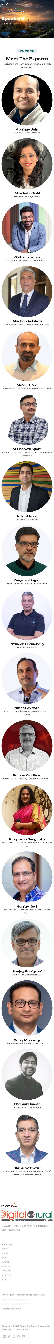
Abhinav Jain (27, 129)
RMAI (4, 1257)
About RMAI (7, 1244)
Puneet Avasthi (27, 708)
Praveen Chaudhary (27, 644)
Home (5, 23)
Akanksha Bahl (27, 193)
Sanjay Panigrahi (27, 971)
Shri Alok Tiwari (27, 1168)
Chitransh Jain (27, 257)
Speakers (6, 1275)
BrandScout (22, 1329)
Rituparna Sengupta (27, 839)
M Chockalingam (27, 449)
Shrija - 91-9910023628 (16, 1304)
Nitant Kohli (27, 516)
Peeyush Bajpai (27, 580)
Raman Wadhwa (27, 775)
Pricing (5, 1279)
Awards (5, 1261)
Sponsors (6, 1266)
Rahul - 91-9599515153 (16, 1299)
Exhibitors (6, 1270)
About (5, 1248)
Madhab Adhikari (27, 321)
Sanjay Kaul (27, 906)
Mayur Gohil (27, 385)
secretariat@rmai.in (11, 1308)
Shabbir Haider (27, 1104)
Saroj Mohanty (27, 1040)
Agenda (5, 1253)
